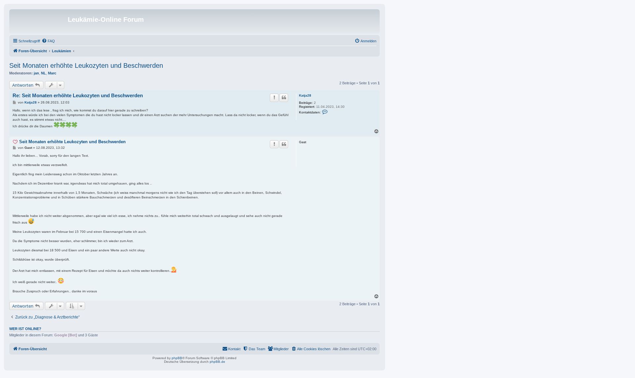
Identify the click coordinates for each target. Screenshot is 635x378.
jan (36, 73)
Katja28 (305, 95)
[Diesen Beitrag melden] (274, 98)
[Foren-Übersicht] (39, 21)
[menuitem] (48, 41)
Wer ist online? (25, 329)
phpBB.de (217, 361)
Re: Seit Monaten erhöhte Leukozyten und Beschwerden (78, 95)
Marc (52, 73)
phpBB (177, 358)
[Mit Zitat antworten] (283, 98)
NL (43, 73)
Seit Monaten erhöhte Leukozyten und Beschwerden (86, 65)
